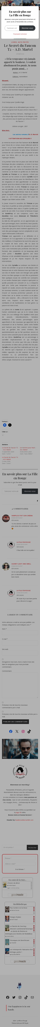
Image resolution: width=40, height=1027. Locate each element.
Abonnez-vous (27, 28)
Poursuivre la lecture (20, 34)
